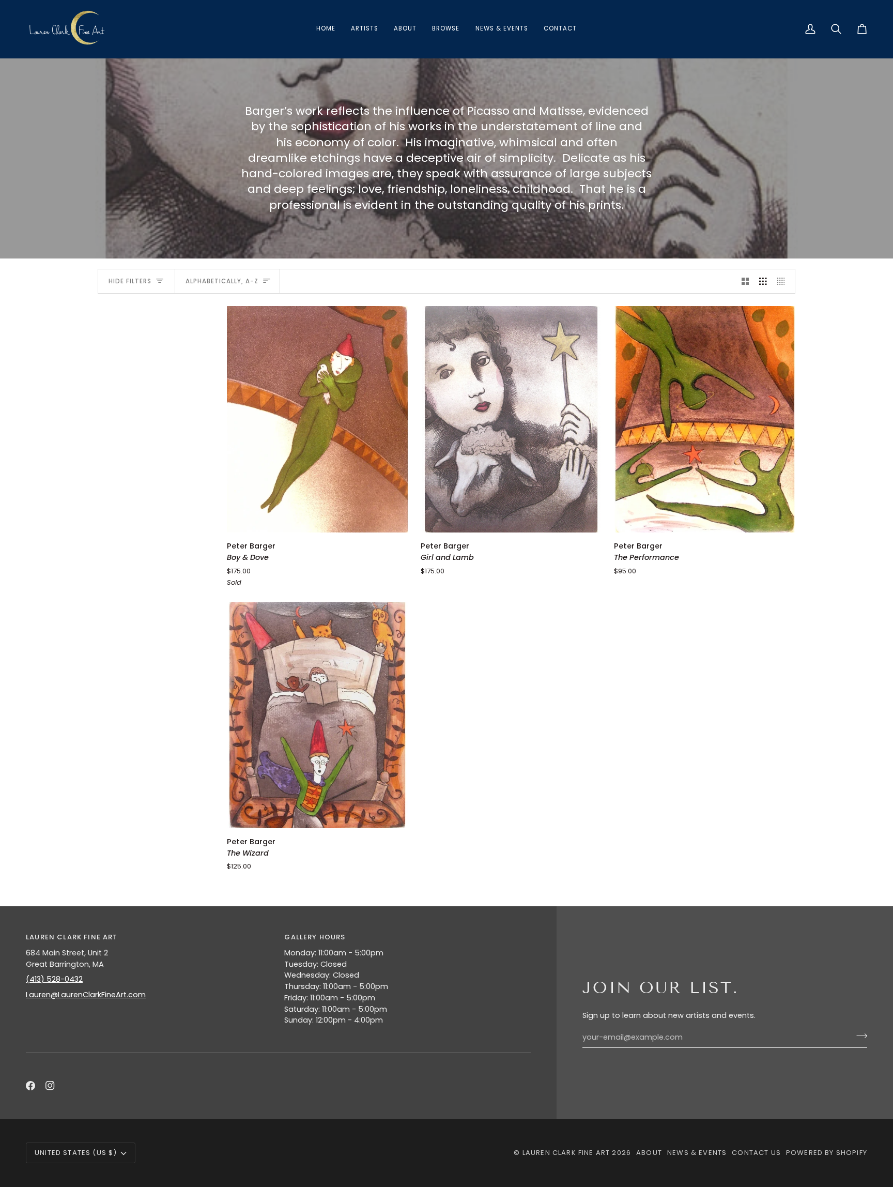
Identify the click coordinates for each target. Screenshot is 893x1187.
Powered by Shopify (826, 1153)
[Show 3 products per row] (763, 281)
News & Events (697, 1153)
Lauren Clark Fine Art (566, 1153)
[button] (445, 29)
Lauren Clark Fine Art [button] (72, 937)
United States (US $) (76, 1153)
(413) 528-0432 (54, 979)
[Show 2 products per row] (745, 281)
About (649, 1153)
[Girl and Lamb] (511, 419)
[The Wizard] (317, 715)
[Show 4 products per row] (783, 281)
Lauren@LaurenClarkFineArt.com (86, 995)
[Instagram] (50, 1085)
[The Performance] (704, 419)
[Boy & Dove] (317, 419)
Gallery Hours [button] (314, 937)
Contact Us (756, 1153)
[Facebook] (30, 1085)
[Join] (858, 1036)
